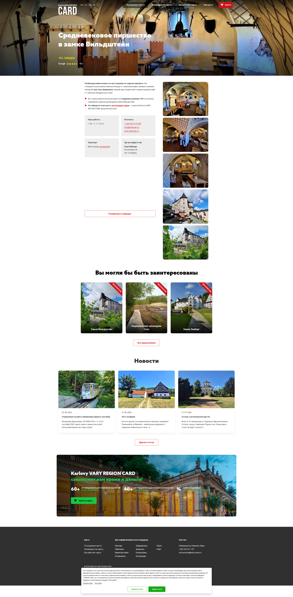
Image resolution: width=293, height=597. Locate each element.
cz (86, 5)
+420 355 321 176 (186, 549)
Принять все (157, 589)
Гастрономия (141, 556)
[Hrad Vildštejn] (185, 99)
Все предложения (146, 343)
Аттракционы (120, 556)
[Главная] (67, 9)
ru (82, 5)
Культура (118, 546)
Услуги (159, 546)
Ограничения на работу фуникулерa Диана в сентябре (86, 417)
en (90, 5)
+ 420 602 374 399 (132, 124)
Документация (88, 583)
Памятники (119, 549)
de (94, 5)
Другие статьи (146, 442)
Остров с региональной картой (196, 417)
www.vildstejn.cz (131, 131)
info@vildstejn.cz (131, 127)
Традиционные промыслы (141, 547)
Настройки (98, 583)
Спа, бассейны (141, 553)
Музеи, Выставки (121, 553)
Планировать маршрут (120, 214)
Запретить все (137, 589)
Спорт (159, 549)
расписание (105, 146)
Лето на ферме (128, 417)
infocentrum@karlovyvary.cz (190, 553)
